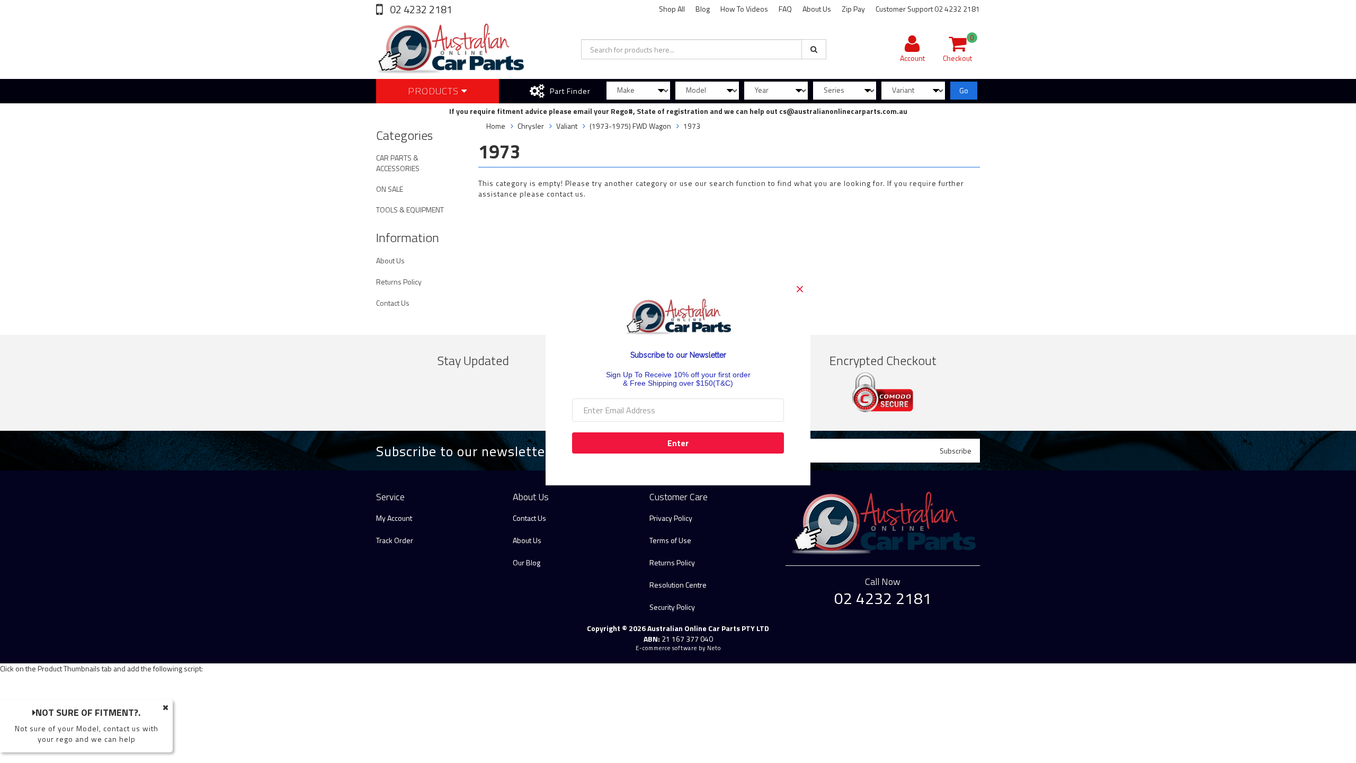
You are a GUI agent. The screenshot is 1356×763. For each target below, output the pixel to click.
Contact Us (392, 302)
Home (495, 125)
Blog (702, 8)
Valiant (566, 125)
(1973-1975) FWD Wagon (630, 125)
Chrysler (531, 125)
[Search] (813, 49)
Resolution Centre (678, 584)
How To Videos (744, 8)
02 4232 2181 (420, 9)
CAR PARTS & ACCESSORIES (398, 163)
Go (963, 90)
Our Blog (526, 562)
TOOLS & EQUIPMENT (410, 209)
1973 (691, 125)
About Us (816, 8)
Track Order (394, 540)
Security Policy (672, 607)
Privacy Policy (670, 518)
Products (434, 91)
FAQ (785, 8)
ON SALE (389, 188)
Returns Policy (399, 281)
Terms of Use (670, 540)
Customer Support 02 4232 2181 (928, 8)
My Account (394, 518)
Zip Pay (853, 8)
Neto (714, 648)
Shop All (672, 8)
